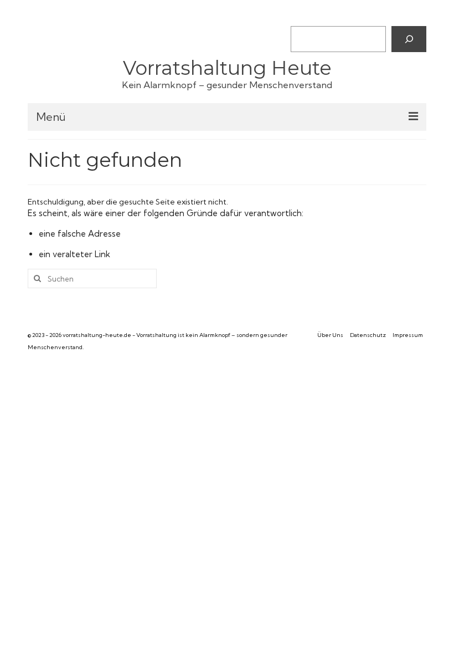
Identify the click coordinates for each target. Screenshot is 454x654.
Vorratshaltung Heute (227, 68)
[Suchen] (408, 39)
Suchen (304, 16)
